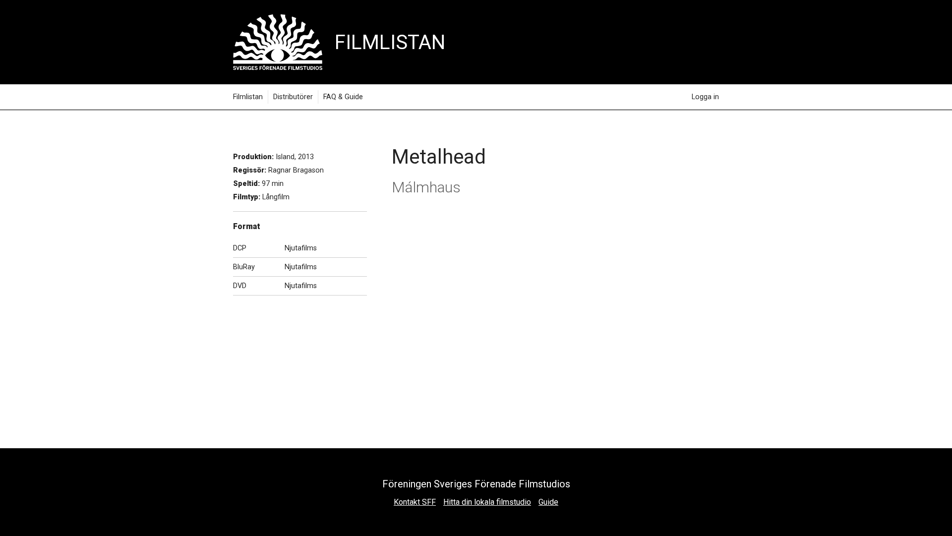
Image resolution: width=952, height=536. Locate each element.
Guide (548, 502)
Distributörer (293, 97)
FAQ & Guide (343, 97)
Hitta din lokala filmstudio (487, 502)
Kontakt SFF (415, 502)
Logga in (705, 97)
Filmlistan (248, 97)
